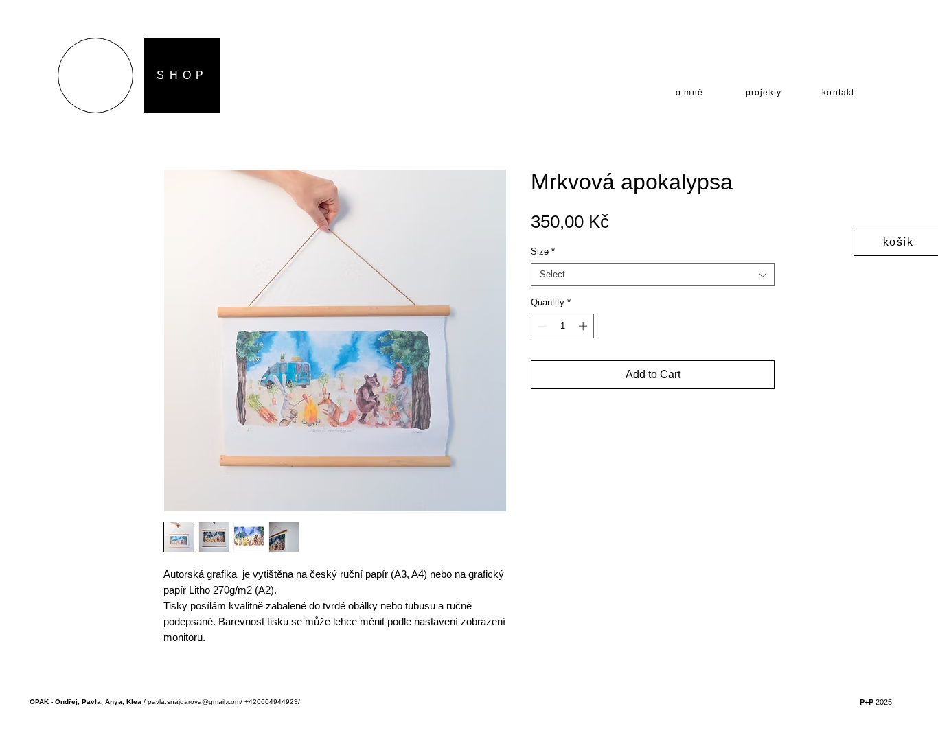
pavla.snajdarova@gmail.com (194, 701)
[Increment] (584, 326)
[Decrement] (541, 326)
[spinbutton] (562, 326)
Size (543, 251)
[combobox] (653, 274)
